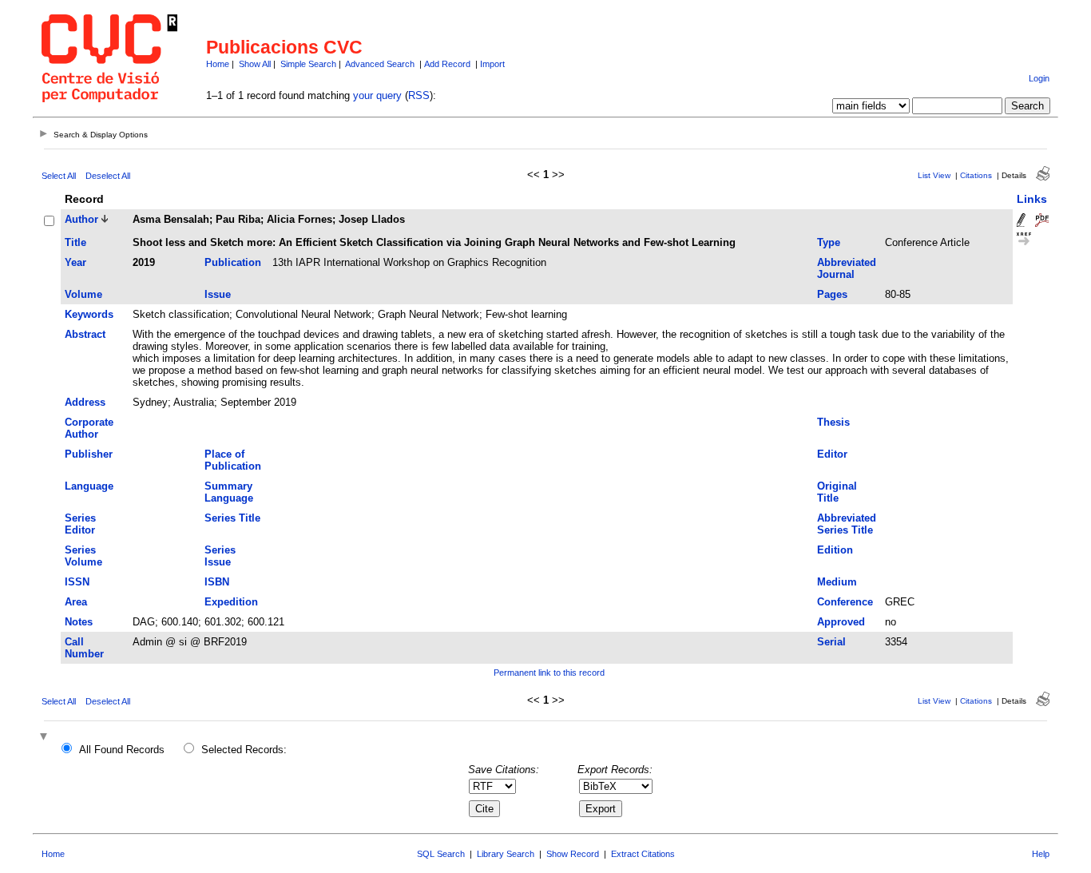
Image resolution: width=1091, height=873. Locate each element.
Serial (831, 642)
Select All (59, 176)
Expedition (231, 602)
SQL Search (441, 854)
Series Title (232, 518)
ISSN (77, 582)
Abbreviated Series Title (846, 524)
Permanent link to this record (549, 672)
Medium (837, 582)
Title (75, 242)
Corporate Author (89, 428)
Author (81, 219)
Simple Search (308, 64)
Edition (835, 550)
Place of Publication (232, 460)
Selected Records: (244, 750)
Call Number (84, 648)
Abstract (85, 334)
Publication (232, 262)
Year (75, 262)
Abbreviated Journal (846, 268)
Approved (841, 622)
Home (217, 64)
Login (1039, 78)
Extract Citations (643, 854)
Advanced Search (380, 64)
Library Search (505, 854)
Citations (976, 175)
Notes (79, 622)
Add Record (447, 64)
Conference (845, 602)
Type (828, 242)
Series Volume (83, 556)
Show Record (572, 854)
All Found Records (122, 750)
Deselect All (107, 176)
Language (89, 486)
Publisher (89, 454)
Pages (832, 294)
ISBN (216, 582)
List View (934, 175)
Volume (83, 294)
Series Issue (220, 556)
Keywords (89, 314)
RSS (419, 95)
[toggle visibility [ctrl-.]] (45, 737)
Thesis (833, 422)
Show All (255, 64)
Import (492, 64)
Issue (217, 294)
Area (76, 602)
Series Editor (80, 524)
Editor (832, 454)
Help (1040, 854)
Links (1032, 198)
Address (85, 402)
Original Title (837, 492)
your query (377, 95)
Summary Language (228, 492)
